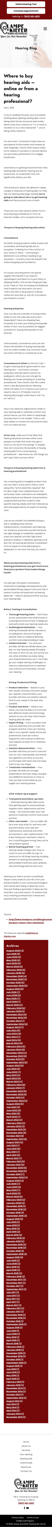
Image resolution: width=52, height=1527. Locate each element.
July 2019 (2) (13, 1222)
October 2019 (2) (15, 1212)
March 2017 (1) (13, 1305)
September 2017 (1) (16, 1289)
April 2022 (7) (13, 1116)
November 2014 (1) (16, 1391)
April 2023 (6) (13, 1078)
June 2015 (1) (13, 1372)
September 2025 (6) (17, 985)
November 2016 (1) (16, 1318)
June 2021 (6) (13, 1148)
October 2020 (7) (15, 1174)
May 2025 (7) (13, 998)
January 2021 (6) (15, 1164)
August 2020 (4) (15, 1180)
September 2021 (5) (16, 1139)
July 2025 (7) (13, 992)
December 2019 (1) (16, 1206)
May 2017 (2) (13, 1298)
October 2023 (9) (15, 1059)
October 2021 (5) (15, 1135)
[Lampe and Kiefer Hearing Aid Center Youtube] (27, 1508)
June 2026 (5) (13, 957)
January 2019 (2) (15, 1241)
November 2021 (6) (16, 1132)
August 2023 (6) (15, 1065)
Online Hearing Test (26, 4)
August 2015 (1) (14, 1366)
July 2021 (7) (13, 1145)
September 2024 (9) (17, 1024)
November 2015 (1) (16, 1356)
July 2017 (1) (12, 1292)
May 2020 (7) (13, 1190)
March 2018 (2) (14, 1273)
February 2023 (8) (15, 1084)
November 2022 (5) (16, 1094)
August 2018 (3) (14, 1257)
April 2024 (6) (13, 1040)
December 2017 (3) (16, 1279)
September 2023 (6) (17, 1062)
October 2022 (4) (15, 1097)
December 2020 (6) (16, 1167)
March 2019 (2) (14, 1235)
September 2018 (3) (16, 1254)
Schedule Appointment (26, 10)
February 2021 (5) (15, 1161)
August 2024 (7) (15, 1027)
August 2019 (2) (14, 1219)
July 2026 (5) (13, 954)
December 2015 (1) (15, 1353)
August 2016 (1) (14, 1327)
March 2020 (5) (14, 1196)
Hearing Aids (26, 1458)
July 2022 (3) (13, 1107)
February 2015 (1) (15, 1381)
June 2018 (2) (13, 1263)
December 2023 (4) (16, 1052)
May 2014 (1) (12, 1407)
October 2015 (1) (14, 1359)
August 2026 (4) (15, 950)
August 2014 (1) (14, 1401)
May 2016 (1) (12, 1337)
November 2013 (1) (16, 1417)
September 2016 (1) (16, 1324)
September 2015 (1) (16, 1362)
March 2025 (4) (14, 1005)
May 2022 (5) (13, 1113)
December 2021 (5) (16, 1129)
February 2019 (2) (15, 1238)
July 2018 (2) (13, 1260)
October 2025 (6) (15, 982)
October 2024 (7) (15, 1021)
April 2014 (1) (13, 1410)
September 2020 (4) (17, 1177)
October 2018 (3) (15, 1251)
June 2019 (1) (13, 1225)
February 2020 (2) (15, 1199)
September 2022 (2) (16, 1100)
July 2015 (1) (12, 1369)
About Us (26, 1446)
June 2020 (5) (13, 1187)
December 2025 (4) (16, 976)
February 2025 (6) (15, 1008)
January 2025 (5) (15, 1011)
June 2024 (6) (13, 1033)
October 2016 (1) (14, 1321)
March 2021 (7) (14, 1158)
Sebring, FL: (18, 16)
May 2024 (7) (13, 1037)
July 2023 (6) (13, 1068)
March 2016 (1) (14, 1343)
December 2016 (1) (16, 1314)
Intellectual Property (25, 1521)
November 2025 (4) (16, 979)
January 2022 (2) (15, 1126)
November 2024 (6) (16, 1017)
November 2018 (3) (16, 1247)
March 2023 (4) (14, 1081)
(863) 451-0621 (32, 16)
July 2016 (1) (12, 1330)
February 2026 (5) (15, 969)
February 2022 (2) (15, 1123)
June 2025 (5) (13, 995)
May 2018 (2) (13, 1267)
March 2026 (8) (14, 966)
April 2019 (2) (13, 1231)
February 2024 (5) (15, 1046)
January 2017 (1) (15, 1311)
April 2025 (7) (13, 1001)
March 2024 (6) (14, 1043)
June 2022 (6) (13, 1110)
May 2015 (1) (12, 1375)
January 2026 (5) (15, 973)
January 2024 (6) (15, 1049)
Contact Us (26, 1471)
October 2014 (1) (14, 1394)
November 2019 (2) (16, 1209)
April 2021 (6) (13, 1155)
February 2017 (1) (15, 1308)
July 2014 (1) (12, 1404)
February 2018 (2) (15, 1276)
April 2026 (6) (13, 963)
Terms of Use (32, 1517)
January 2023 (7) (15, 1088)
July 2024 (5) (13, 1030)
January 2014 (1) (15, 1413)
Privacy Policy (18, 1517)
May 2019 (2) (13, 1228)
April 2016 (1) (13, 1340)
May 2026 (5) (13, 960)
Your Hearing (26, 1454)
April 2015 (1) (13, 1378)
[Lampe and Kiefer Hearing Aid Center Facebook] (24, 1508)
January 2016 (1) (15, 1350)
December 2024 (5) (16, 1014)
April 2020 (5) (13, 1193)
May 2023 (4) (13, 1075)
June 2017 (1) (13, 1295)
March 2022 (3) (14, 1120)
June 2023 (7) (13, 1072)
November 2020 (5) (16, 1171)
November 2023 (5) (16, 1056)
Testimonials (26, 1462)
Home (26, 1441)
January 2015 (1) (15, 1385)
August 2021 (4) (14, 1142)
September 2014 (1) (16, 1397)
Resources (26, 1467)
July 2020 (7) (13, 1183)
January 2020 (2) (15, 1203)
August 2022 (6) (15, 1104)
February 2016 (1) (15, 1346)
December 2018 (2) (16, 1244)
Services (26, 1450)
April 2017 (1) (13, 1302)
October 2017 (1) (14, 1286)
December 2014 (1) (16, 1388)
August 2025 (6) (15, 989)
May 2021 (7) (13, 1151)
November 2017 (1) (16, 1283)
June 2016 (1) (13, 1334)
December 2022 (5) (16, 1091)
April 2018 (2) (13, 1270)
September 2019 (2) (16, 1215)
